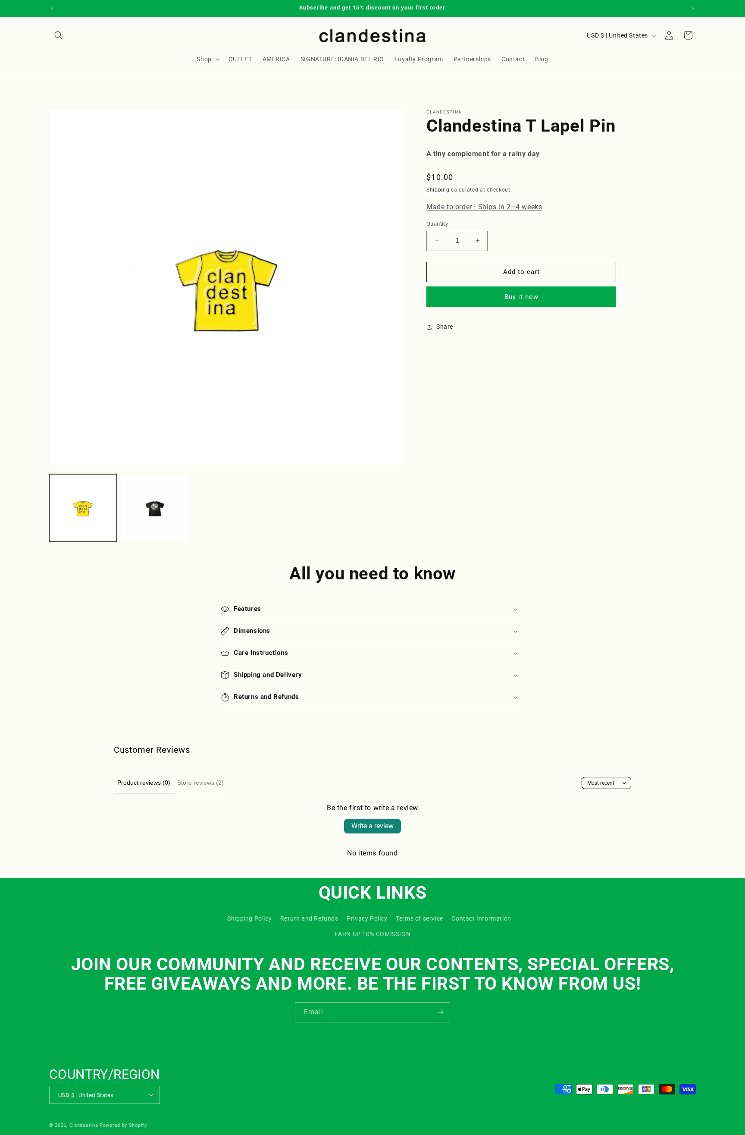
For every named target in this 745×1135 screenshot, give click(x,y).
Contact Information (481, 918)
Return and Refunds (309, 918)
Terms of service (419, 918)
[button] (58, 35)
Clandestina (83, 1125)
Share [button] (444, 326)
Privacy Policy (367, 918)
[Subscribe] (440, 1012)
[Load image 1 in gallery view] (83, 508)
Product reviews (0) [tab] (143, 782)
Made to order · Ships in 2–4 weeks (484, 207)
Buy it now (521, 297)
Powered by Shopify (123, 1125)
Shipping (438, 190)
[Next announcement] (692, 8)
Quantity (437, 223)
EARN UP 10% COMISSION (373, 934)
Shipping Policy (249, 918)
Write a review (372, 826)
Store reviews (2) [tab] (200, 782)
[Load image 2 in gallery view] (155, 508)
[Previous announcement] (52, 8)
